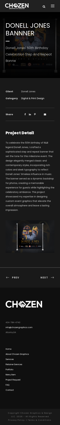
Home (8, 349)
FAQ (7, 385)
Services (10, 359)
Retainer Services (14, 364)
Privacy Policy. (16, 420)
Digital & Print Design (32, 98)
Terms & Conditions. (40, 420)
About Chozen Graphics (17, 354)
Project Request (13, 379)
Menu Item (11, 374)
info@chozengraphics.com (19, 327)
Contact (10, 390)
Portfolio (9, 369)
